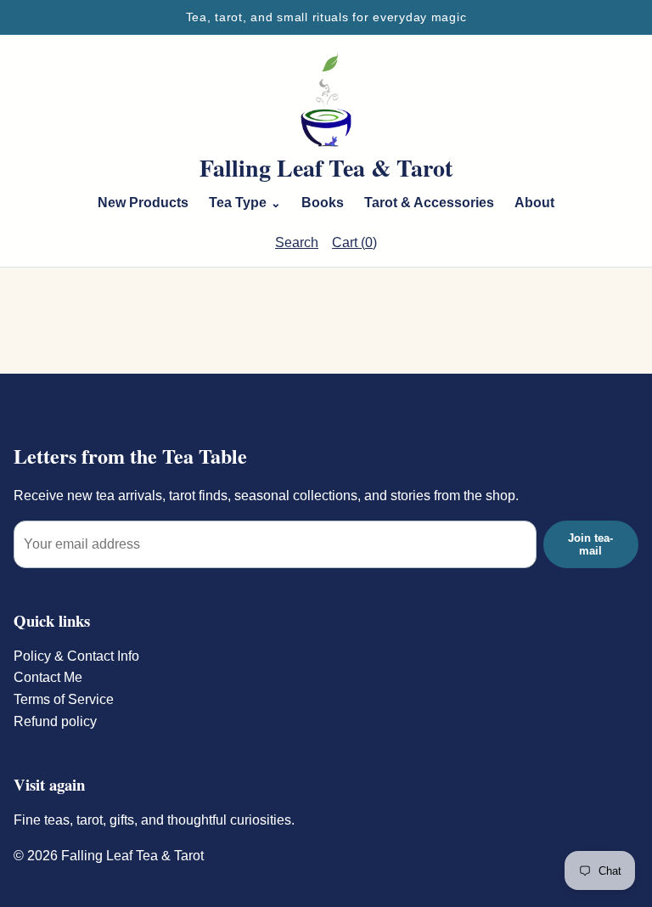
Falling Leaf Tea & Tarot (326, 168)
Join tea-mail (590, 544)
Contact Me (48, 677)
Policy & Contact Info (76, 656)
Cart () (354, 242)
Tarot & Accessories (429, 202)
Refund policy (55, 721)
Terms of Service (64, 699)
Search (296, 242)
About (534, 202)
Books (322, 202)
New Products (143, 202)
